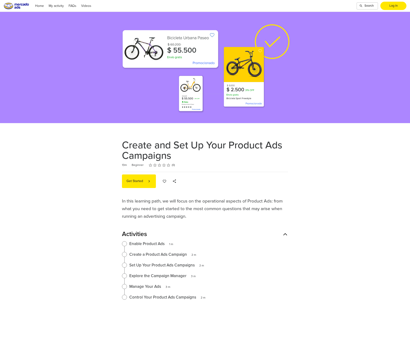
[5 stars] (168, 165)
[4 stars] (164, 165)
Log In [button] (393, 5)
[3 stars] (159, 165)
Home (39, 6)
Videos (86, 6)
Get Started (135, 181)
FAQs (72, 6)
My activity (56, 6)
